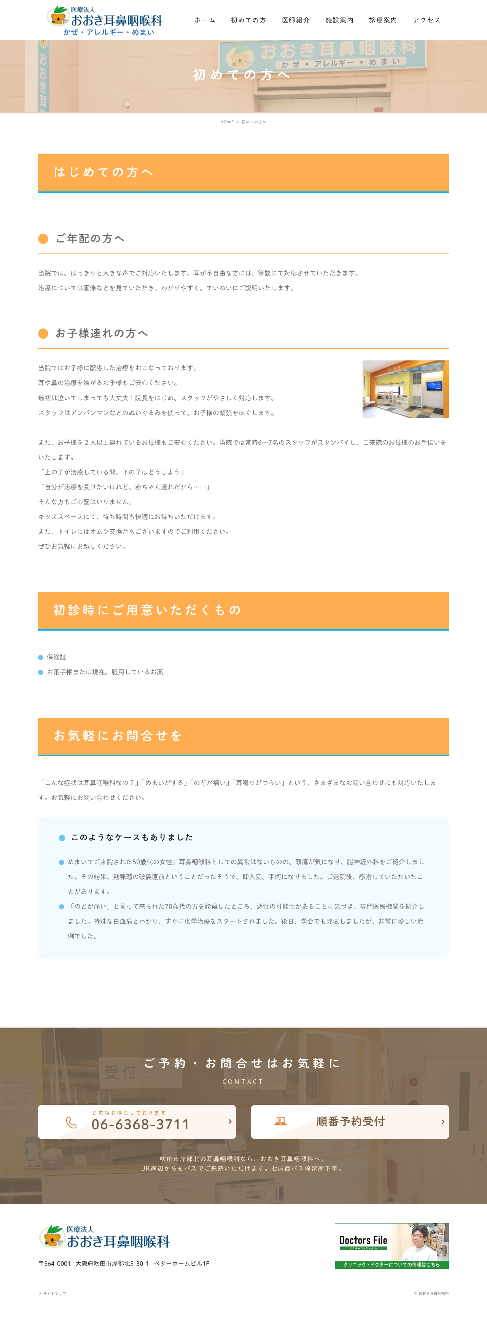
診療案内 (383, 20)
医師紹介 (296, 20)
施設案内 (340, 20)
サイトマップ (52, 1294)
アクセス (427, 20)
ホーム (205, 20)
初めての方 (249, 20)
